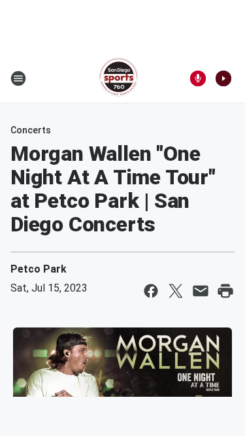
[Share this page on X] (176, 291)
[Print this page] (225, 291)
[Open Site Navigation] (18, 78)
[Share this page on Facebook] (151, 291)
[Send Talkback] (198, 78)
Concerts (30, 130)
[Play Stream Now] (223, 78)
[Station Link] (118, 78)
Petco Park (38, 269)
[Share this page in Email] (200, 291)
